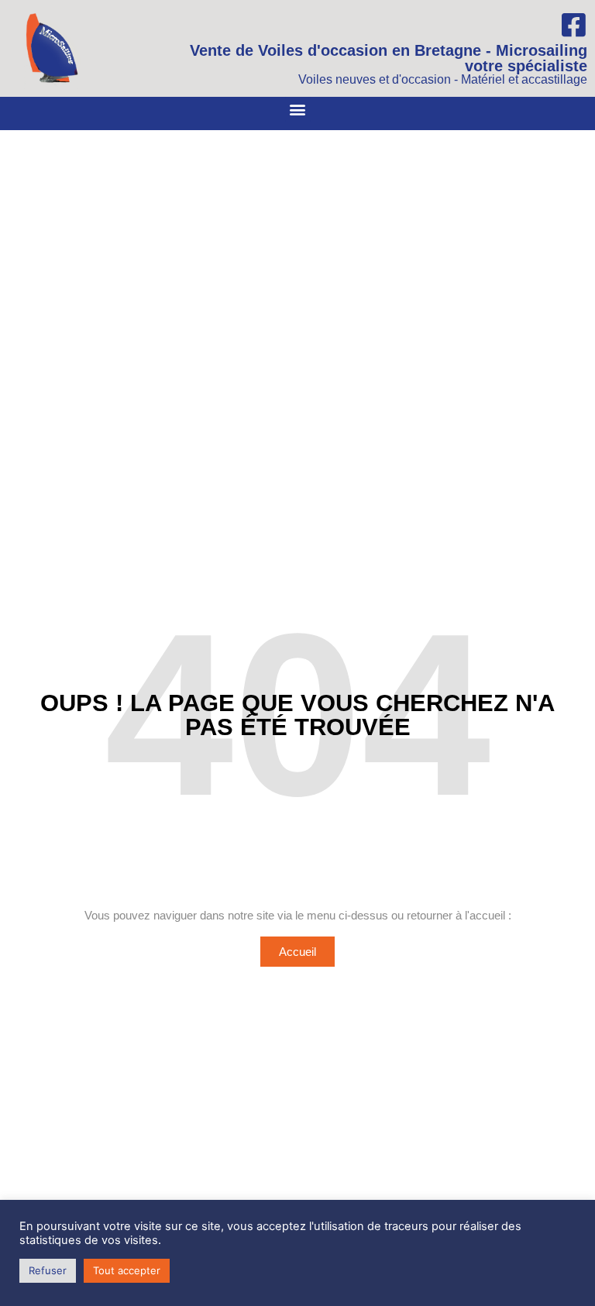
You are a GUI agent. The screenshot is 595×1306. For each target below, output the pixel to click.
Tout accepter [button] (126, 1270)
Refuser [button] (48, 1270)
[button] (298, 109)
